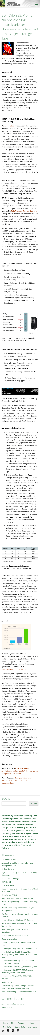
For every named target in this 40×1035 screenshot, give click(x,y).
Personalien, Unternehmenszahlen (15, 935)
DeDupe (11, 824)
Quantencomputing (9, 939)
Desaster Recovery (24, 824)
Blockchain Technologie (10, 878)
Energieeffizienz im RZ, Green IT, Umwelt (17, 920)
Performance (8, 836)
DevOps (5, 827)
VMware (17, 845)
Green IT (21, 830)
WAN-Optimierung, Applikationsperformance (19, 992)
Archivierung (7, 815)
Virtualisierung (13, 842)
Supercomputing (29, 839)
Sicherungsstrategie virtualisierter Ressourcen (19, 948)
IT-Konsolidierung (19, 833)
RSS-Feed (3, 1030)
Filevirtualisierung (9, 830)
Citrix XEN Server (8, 885)
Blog (13, 1023)
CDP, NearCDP (7, 882)
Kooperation (9, 126)
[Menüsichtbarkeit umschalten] (36, 4)
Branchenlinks (7, 1007)
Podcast (30, 1023)
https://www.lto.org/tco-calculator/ (15, 669)
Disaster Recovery (17, 827)
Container (22, 818)
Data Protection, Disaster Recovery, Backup (18, 898)
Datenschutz (20, 1027)
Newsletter (7, 1027)
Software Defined (10, 839)
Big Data (33, 815)
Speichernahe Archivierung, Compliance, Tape (19, 967)
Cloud (4, 818)
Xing (13, 1030)
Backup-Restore (8, 869)
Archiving (18, 815)
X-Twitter (8, 1030)
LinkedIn (18, 1030)
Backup (25, 815)
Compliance (12, 818)
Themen (21, 1023)
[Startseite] (20, 2)
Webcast (5, 848)
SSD (19, 839)
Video (3, 842)
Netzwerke (33, 833)
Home (5, 1023)
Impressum (32, 1027)
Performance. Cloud (23, 836)
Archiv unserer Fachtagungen (13, 1004)
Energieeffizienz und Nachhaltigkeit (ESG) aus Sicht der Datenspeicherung (16, 780)
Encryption (31, 827)
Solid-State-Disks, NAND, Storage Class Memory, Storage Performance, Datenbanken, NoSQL (19, 954)
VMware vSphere (28, 845)
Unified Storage (8, 982)
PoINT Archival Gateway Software (24, 211)
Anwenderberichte (9, 859)
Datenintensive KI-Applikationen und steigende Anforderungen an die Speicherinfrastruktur (20, 771)
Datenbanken (17, 821)
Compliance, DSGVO (9, 895)
